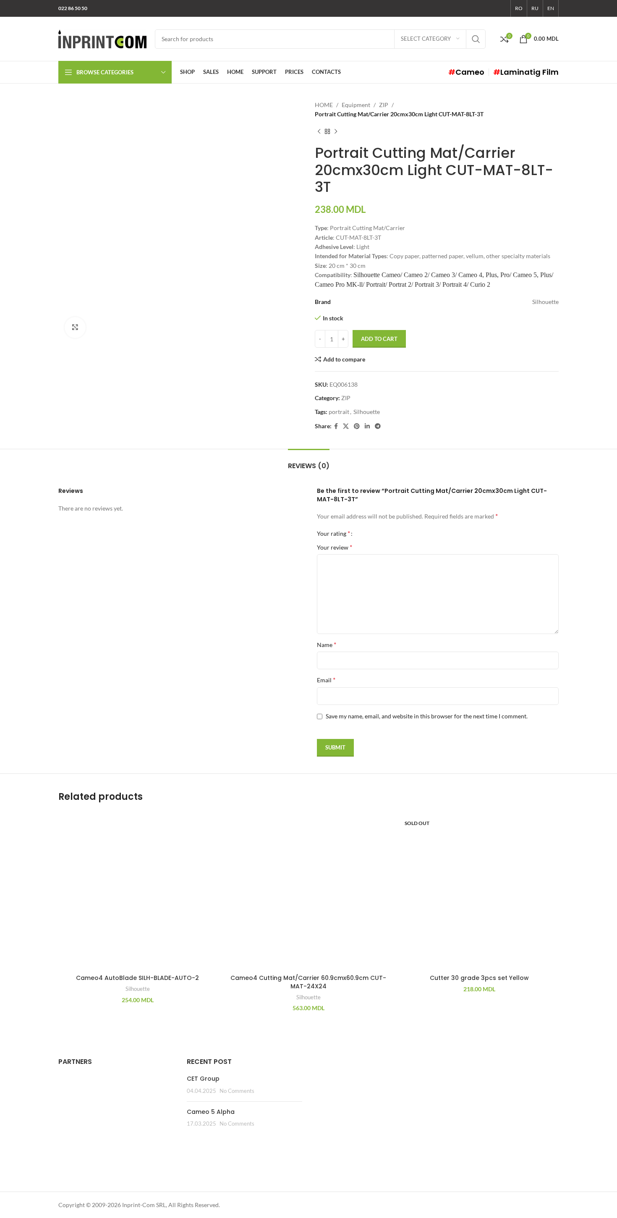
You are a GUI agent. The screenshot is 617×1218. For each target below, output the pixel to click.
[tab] (308, 461)
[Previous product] (319, 132)
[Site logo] (102, 38)
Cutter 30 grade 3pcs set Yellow (479, 978)
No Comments (237, 1091)
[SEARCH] (476, 39)
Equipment (356, 104)
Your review (334, 547)
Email (326, 680)
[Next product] (336, 132)
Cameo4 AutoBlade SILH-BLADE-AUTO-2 (137, 978)
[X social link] (345, 426)
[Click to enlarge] (75, 327)
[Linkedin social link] (367, 426)
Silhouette (366, 411)
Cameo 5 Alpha (211, 1112)
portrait (339, 411)
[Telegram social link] (377, 426)
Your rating (333, 533)
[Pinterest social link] (356, 426)
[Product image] (137, 891)
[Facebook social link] (336, 426)
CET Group (203, 1078)
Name (326, 644)
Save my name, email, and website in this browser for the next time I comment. (427, 716)
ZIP (383, 104)
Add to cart (379, 338)
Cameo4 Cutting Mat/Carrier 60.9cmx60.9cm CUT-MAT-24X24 (308, 982)
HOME (324, 104)
